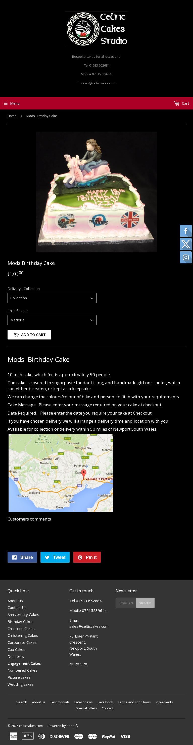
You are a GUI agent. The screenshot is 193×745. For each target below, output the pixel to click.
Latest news (83, 702)
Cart (185, 103)
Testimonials (60, 702)
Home (12, 115)
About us (15, 600)
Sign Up (145, 603)
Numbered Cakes (22, 670)
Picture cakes (19, 677)
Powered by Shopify (62, 725)
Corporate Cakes (22, 642)
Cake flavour (18, 310)
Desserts (16, 656)
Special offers (86, 708)
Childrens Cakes (21, 628)
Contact (107, 708)
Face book (105, 702)
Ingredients (164, 702)
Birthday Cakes (20, 621)
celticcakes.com (31, 725)
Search (21, 702)
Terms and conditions (134, 702)
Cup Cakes (16, 649)
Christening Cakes (23, 635)
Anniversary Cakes (23, 614)
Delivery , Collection (24, 288)
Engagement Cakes (24, 663)
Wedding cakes (21, 684)
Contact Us (17, 607)
